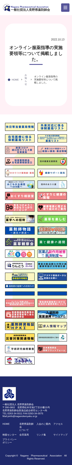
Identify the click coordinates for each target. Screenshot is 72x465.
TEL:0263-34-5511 (12, 413)
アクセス (58, 424)
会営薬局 (24, 434)
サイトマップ (60, 434)
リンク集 (41, 434)
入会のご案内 (44, 424)
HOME (15, 79)
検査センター (10, 434)
